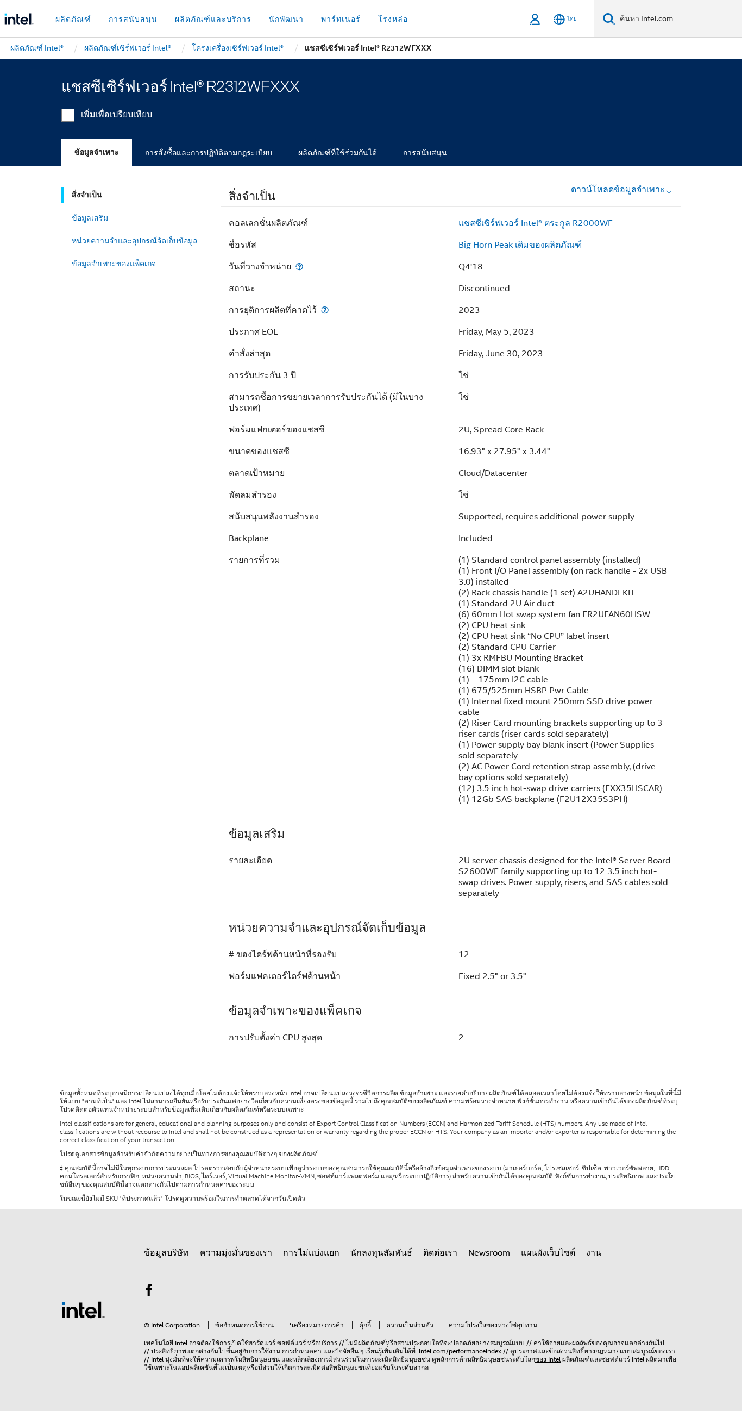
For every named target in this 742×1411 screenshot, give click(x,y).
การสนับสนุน (425, 153)
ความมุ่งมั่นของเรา (236, 1252)
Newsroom (489, 1252)
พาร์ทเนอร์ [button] (341, 19)
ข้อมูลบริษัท (166, 1252)
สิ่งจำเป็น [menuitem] (87, 195)
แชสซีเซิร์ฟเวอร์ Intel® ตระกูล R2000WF (535, 223)
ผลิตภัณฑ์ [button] (73, 19)
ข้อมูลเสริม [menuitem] (90, 218)
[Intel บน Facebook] (149, 1292)
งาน (593, 1252)
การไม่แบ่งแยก (311, 1252)
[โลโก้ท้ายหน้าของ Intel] (83, 1309)
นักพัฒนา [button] (286, 19)
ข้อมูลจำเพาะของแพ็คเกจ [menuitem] (114, 263)
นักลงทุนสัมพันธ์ (381, 1252)
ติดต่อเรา (440, 1252)
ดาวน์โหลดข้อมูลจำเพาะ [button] (618, 189)
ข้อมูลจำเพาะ (96, 152)
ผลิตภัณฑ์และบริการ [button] (213, 19)
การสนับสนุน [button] (133, 19)
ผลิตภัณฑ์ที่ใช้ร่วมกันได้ (337, 153)
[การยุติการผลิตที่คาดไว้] (325, 310)
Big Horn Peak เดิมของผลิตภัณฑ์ (520, 245)
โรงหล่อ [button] (393, 19)
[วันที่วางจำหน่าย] (299, 266)
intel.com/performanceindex (460, 1351)
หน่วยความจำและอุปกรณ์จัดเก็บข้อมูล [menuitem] (135, 241)
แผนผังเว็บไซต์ (548, 1252)
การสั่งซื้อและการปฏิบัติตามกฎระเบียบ (208, 153)
